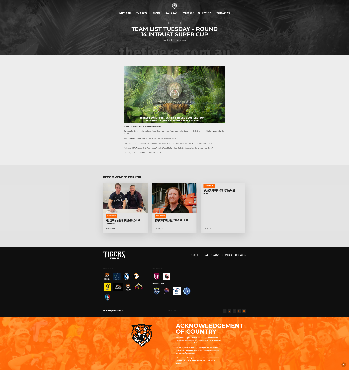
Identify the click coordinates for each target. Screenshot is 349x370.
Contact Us (240, 255)
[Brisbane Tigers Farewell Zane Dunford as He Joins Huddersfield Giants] (223, 208)
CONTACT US (107, 311)
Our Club (195, 255)
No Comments (181, 40)
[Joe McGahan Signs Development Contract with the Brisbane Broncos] (125, 208)
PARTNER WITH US (117, 311)
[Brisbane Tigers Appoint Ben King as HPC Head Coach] (174, 208)
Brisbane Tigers (174, 23)
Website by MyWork (174, 310)
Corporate (227, 255)
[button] (174, 95)
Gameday (215, 255)
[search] (245, 6)
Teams (205, 255)
